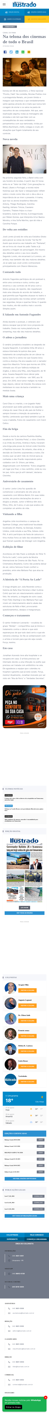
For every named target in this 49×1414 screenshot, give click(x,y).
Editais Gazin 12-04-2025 (12, 1172)
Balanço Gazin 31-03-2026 (12, 1146)
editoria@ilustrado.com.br (22, 1331)
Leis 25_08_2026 (9, 1209)
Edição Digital (14, 12)
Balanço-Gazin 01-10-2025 (12, 1159)
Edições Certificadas (38, 12)
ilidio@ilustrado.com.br (21, 1366)
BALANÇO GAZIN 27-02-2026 (14, 1152)
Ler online (24, 907)
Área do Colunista (24, 1244)
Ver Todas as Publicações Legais (24, 1216)
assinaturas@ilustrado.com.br (23, 1313)
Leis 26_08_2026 (9, 1202)
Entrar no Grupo (13, 1407)
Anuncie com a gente (38, 19)
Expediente (12, 1239)
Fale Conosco (37, 1235)
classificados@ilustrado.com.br (24, 1349)
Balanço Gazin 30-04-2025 (12, 1165)
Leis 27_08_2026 (9, 1196)
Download (38, 1196)
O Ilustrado (12, 1235)
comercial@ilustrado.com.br (23, 1384)
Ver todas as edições (25, 913)
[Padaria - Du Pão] (24, 706)
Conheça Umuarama (37, 1239)
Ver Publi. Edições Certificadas (24, 1178)
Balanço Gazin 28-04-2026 (12, 1140)
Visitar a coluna (27, 990)
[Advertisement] (24, 759)
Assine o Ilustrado (14, 19)
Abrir (41, 1140)
